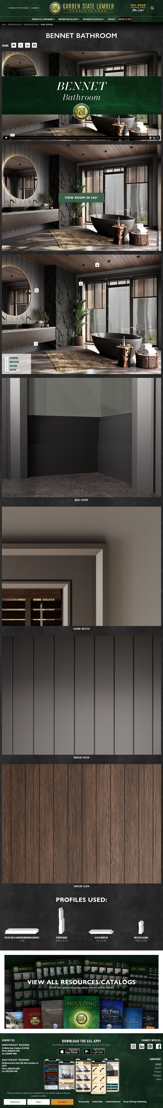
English (158, 1064)
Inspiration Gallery (14, 24)
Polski (158, 1079)
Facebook (158, 1046)
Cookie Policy (97, 1101)
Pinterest (150, 1046)
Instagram (133, 1046)
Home (4, 24)
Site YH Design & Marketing (134, 1101)
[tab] (43, 19)
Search (152, 8)
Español (158, 1067)
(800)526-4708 (14, 1050)
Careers (35, 8)
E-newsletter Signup (19, 8)
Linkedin (141, 1046)
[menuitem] (139, 8)
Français (157, 1071)
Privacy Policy (84, 1101)
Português (157, 1075)
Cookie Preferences (113, 1101)
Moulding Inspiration (31, 24)
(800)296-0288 (14, 1068)
